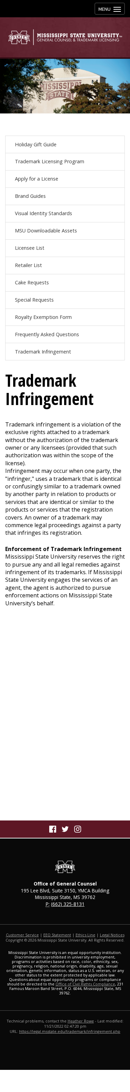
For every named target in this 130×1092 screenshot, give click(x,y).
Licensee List (29, 248)
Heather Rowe (81, 1021)
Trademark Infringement (43, 351)
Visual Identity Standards (43, 213)
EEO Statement (57, 934)
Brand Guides (30, 196)
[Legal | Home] (65, 37)
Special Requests (34, 299)
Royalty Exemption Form (43, 317)
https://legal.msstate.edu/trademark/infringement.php (69, 1031)
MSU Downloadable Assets (46, 230)
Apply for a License (36, 178)
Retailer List (28, 265)
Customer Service (22, 934)
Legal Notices (112, 934)
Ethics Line (85, 934)
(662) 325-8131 (68, 904)
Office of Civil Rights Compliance (85, 984)
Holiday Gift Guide (36, 144)
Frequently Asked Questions (47, 334)
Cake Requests (32, 282)
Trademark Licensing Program (49, 161)
